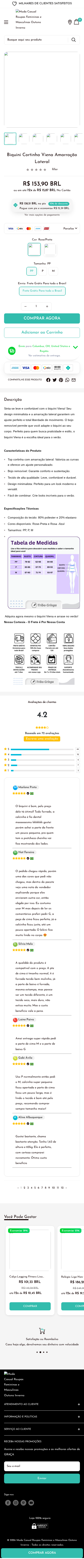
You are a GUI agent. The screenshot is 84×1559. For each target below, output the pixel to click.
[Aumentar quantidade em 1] (47, 306)
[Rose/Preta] (34, 249)
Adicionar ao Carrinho (42, 332)
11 (58, 1187)
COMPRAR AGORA (42, 318)
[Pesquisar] (73, 40)
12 (62, 1187)
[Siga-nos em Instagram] (16, 1503)
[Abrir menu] (6, 22)
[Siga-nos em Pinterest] (23, 1503)
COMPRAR (30, 1306)
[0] (76, 22)
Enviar (42, 1478)
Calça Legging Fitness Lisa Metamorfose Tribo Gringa (25, 1277)
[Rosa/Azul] (50, 249)
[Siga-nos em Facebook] (8, 1503)
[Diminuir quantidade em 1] (25, 306)
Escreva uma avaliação (42, 738)
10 (53, 1187)
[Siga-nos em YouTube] (31, 1503)
